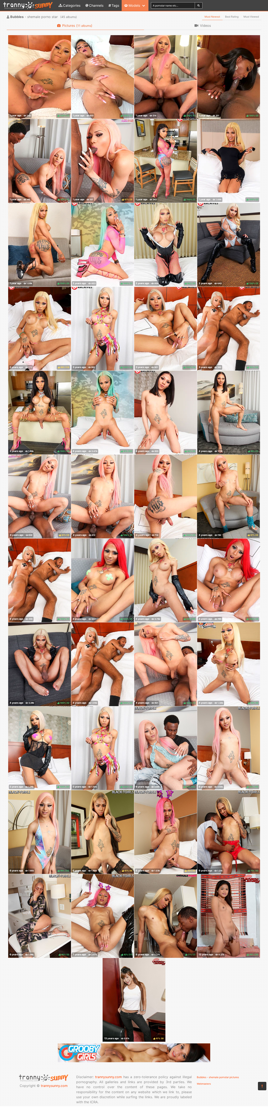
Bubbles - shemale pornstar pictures (218, 1077)
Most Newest (212, 16)
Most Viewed (251, 16)
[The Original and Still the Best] (134, 1061)
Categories (71, 5)
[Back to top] (262, 1086)
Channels (96, 5)
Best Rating (231, 16)
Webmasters (204, 1083)
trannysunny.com (54, 1086)
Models (134, 5)
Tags (115, 5)
